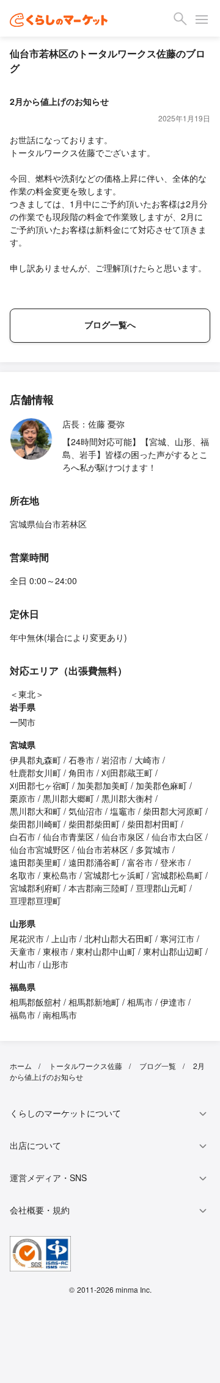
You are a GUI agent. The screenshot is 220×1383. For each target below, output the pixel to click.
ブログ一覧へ (110, 324)
